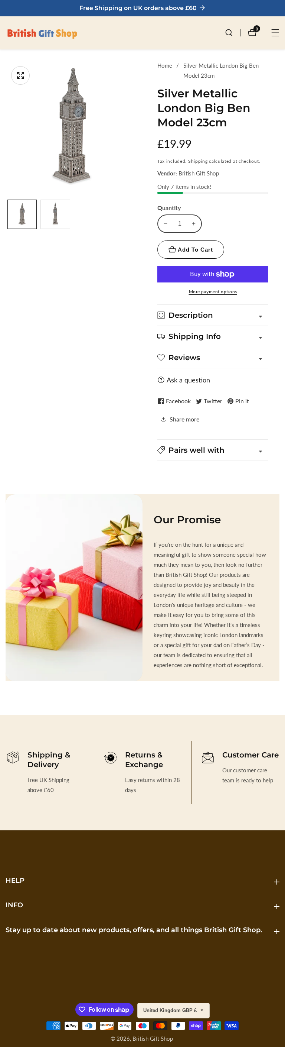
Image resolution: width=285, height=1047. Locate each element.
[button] (212, 450)
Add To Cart (195, 249)
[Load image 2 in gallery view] (55, 214)
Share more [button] (184, 419)
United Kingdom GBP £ (170, 1010)
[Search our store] (232, 32)
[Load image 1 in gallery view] (22, 214)
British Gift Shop (152, 1038)
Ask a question (188, 380)
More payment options (213, 291)
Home (164, 65)
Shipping (198, 161)
